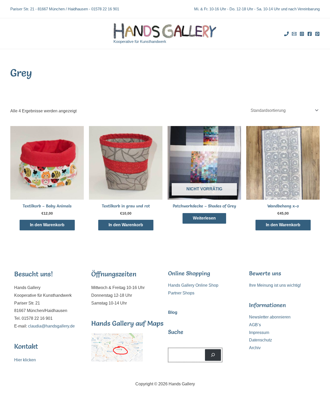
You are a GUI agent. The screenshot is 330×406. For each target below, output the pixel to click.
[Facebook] (309, 34)
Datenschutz (260, 340)
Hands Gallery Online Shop (193, 285)
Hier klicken (25, 360)
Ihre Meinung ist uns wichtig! (275, 285)
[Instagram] (302, 34)
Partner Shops (181, 293)
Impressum (259, 332)
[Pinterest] (317, 34)
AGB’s (255, 325)
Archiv (255, 348)
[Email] (294, 34)
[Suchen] (213, 355)
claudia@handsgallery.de (51, 326)
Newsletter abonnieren (270, 317)
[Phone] (286, 34)
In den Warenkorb (47, 225)
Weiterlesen (204, 218)
